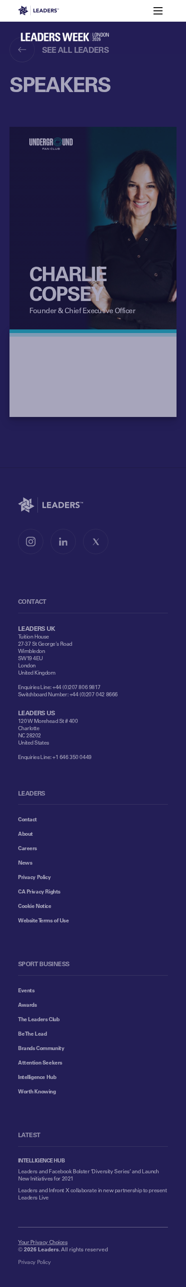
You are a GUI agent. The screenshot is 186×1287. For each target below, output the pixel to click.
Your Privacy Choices (43, 1241)
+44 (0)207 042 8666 (94, 694)
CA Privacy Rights (39, 891)
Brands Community (41, 1047)
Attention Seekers (40, 1062)
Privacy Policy (34, 876)
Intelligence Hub (37, 1076)
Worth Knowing (37, 1091)
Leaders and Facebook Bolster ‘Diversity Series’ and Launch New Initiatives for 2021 (88, 1174)
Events (26, 990)
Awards (27, 1004)
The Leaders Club (38, 1019)
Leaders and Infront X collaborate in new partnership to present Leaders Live (92, 1193)
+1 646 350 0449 (72, 756)
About (25, 833)
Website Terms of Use (43, 920)
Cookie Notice (34, 905)
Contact (27, 819)
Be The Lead (32, 1033)
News (25, 862)
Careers (27, 848)
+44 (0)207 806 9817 (76, 686)
